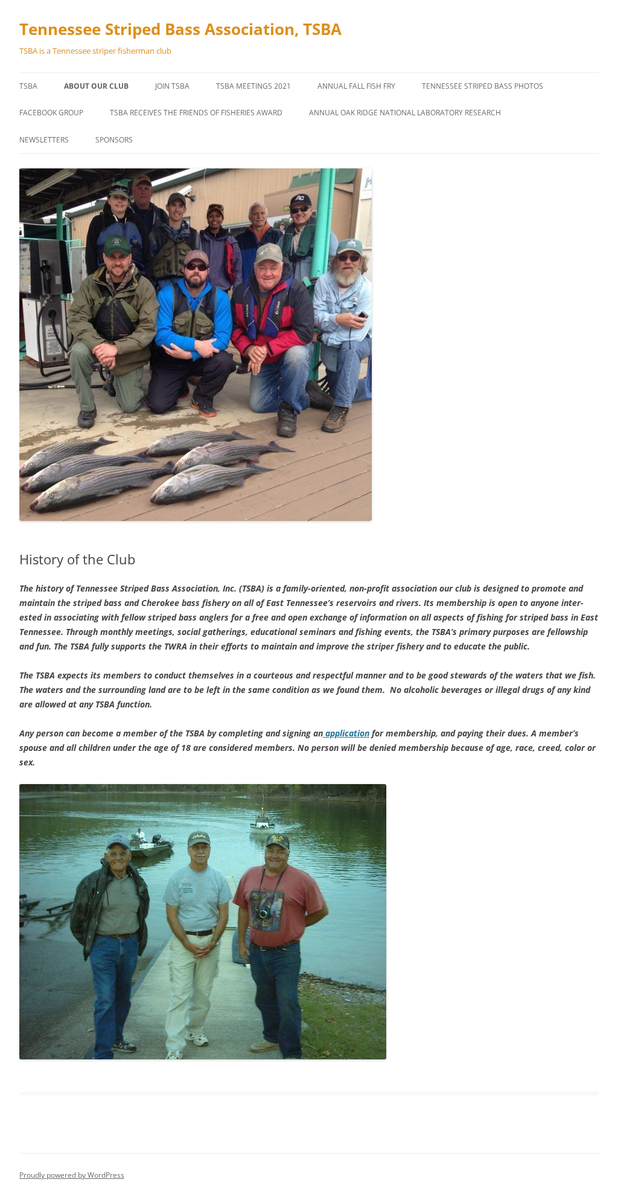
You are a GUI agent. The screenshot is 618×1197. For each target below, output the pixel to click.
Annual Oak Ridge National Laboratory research (405, 112)
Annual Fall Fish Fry (356, 86)
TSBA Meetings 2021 (253, 86)
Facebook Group (51, 112)
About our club (96, 86)
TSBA (28, 86)
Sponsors (114, 140)
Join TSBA (172, 86)
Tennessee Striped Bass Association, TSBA (180, 29)
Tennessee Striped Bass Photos (482, 86)
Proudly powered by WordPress (71, 1175)
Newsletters (44, 140)
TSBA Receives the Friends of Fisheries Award (196, 112)
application (346, 733)
